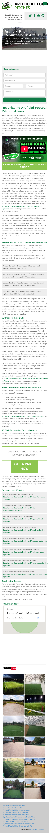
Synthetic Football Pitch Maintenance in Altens (19, 824)
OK (38, 618)
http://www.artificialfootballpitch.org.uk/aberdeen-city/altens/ (23, 416)
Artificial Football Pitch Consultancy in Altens (19, 819)
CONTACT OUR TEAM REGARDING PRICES (24, 166)
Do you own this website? (15, 618)
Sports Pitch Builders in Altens (13, 808)
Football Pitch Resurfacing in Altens (15, 812)
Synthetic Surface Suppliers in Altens (16, 815)
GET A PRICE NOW (24, 466)
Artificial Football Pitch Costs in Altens (16, 810)
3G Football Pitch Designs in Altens (15, 821)
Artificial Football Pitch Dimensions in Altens (18, 826)
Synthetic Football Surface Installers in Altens (19, 817)
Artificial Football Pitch (38, 829)
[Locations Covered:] (2, 3)
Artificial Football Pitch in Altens (14, 805)
